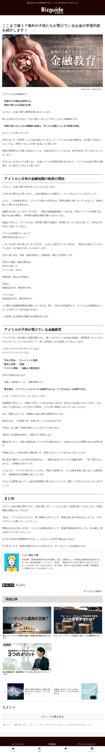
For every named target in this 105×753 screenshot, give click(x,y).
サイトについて (18, 744)
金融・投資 (9, 585)
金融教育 (21, 585)
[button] (97, 489)
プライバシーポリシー (86, 744)
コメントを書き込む (52, 716)
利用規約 (52, 744)
